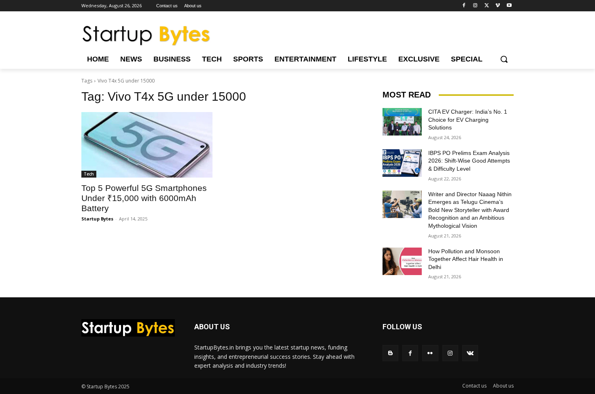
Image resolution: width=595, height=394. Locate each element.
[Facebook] (464, 6)
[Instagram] (475, 6)
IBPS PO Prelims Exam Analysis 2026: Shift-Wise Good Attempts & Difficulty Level (469, 161)
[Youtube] (509, 6)
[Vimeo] (497, 6)
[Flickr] (430, 353)
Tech (89, 174)
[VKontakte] (470, 353)
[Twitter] (486, 6)
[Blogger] (390, 353)
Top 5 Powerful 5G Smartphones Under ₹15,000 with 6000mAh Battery (144, 198)
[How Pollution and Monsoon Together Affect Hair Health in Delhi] (402, 261)
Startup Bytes (97, 219)
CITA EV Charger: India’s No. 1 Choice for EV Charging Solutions (467, 119)
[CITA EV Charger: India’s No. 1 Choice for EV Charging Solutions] (402, 122)
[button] (504, 59)
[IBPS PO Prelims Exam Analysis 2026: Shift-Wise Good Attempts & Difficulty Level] (402, 163)
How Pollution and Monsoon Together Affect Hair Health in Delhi (465, 259)
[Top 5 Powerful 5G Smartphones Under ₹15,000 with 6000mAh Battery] (146, 145)
